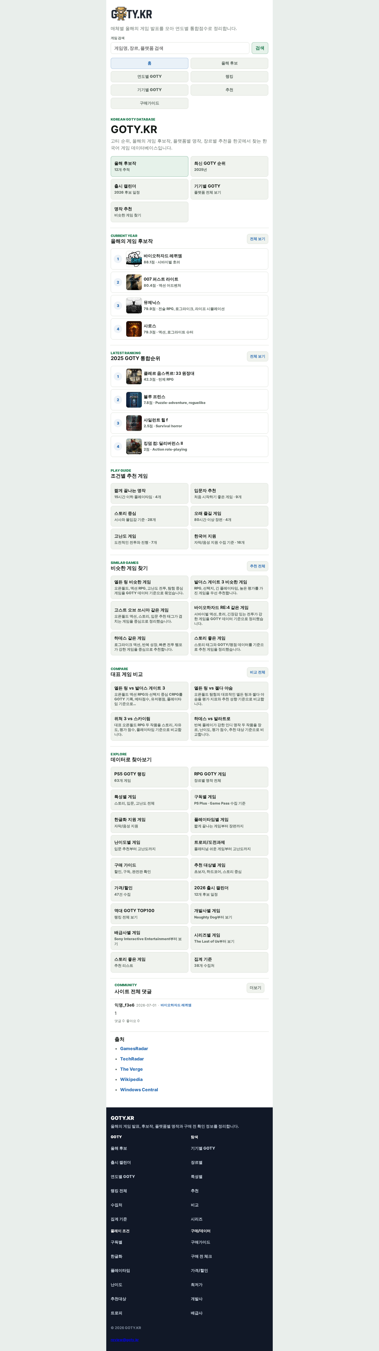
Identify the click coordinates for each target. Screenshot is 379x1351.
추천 (229, 89)
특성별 (197, 1176)
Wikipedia (131, 1079)
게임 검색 (118, 38)
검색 (260, 48)
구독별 (116, 1242)
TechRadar (132, 1059)
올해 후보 (229, 63)
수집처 (116, 1204)
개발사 (197, 1298)
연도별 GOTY (149, 76)
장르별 (197, 1162)
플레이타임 (120, 1270)
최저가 (197, 1284)
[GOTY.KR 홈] (137, 13)
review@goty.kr (125, 1340)
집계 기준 (119, 1219)
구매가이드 (149, 103)
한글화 (116, 1256)
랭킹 (229, 76)
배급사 (197, 1312)
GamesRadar (134, 1048)
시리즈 (197, 1219)
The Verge (131, 1069)
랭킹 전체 (119, 1190)
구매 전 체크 (201, 1256)
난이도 (116, 1284)
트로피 (116, 1312)
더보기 (255, 987)
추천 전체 (257, 566)
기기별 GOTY (149, 89)
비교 (195, 1204)
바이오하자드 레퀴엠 (176, 1005)
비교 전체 (257, 672)
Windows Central (139, 1089)
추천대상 (118, 1298)
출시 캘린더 (121, 1162)
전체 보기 (257, 238)
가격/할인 (199, 1270)
